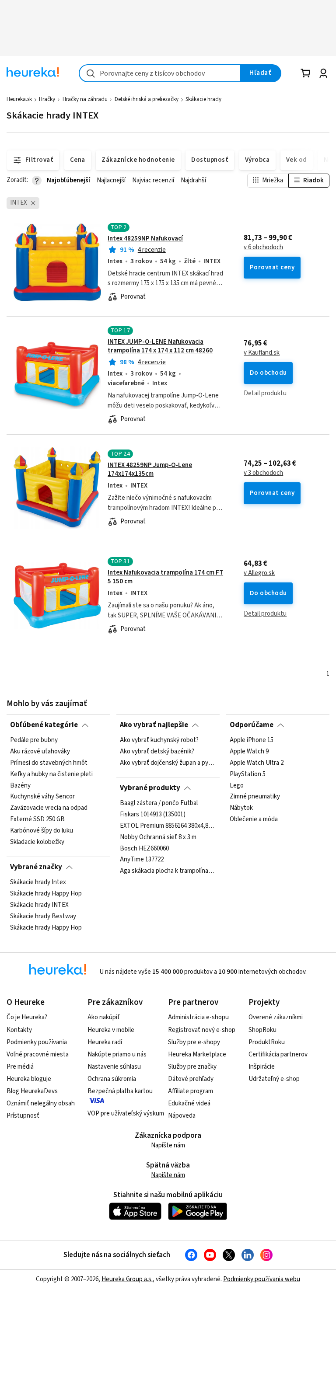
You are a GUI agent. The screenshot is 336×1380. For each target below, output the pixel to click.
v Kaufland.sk (262, 352)
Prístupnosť (23, 1115)
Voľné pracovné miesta (38, 1054)
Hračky (47, 99)
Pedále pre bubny (34, 740)
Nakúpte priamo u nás (117, 1054)
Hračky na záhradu (85, 99)
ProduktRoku (266, 1042)
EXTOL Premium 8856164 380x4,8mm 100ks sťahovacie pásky (168, 826)
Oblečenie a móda (254, 819)
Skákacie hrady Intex (38, 882)
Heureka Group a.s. (127, 1279)
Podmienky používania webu (261, 1279)
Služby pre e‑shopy (194, 1042)
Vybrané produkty (150, 788)
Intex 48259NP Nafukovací (145, 238)
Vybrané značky (36, 867)
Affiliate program (190, 1091)
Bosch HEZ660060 (144, 848)
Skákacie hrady (203, 99)
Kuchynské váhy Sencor (42, 797)
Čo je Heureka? (27, 1017)
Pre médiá (20, 1066)
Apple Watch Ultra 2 (257, 763)
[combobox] (160, 73)
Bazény (20, 785)
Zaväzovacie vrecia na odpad (49, 808)
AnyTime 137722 (142, 859)
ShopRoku (262, 1030)
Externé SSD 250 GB (37, 819)
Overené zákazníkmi (275, 1017)
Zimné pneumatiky (255, 797)
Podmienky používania (37, 1042)
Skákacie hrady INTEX (39, 905)
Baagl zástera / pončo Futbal (159, 803)
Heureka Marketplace (197, 1054)
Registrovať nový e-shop (201, 1030)
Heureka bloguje (29, 1079)
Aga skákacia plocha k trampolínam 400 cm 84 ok (168, 871)
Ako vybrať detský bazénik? (157, 751)
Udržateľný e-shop (274, 1079)
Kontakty (19, 1030)
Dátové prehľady (191, 1079)
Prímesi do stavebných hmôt (49, 763)
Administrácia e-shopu (198, 1017)
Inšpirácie (261, 1066)
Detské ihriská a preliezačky (146, 99)
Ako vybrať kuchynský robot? (159, 740)
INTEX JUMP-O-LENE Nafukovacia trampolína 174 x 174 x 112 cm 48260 (160, 346)
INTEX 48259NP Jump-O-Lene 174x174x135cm (150, 469)
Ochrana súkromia (112, 1079)
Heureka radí (105, 1042)
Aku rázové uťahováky (40, 751)
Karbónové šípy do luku (41, 830)
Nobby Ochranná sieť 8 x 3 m (158, 837)
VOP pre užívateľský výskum (126, 1113)
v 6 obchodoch (263, 247)
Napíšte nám (168, 1145)
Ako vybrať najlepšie (154, 725)
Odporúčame (251, 725)
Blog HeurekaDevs (32, 1091)
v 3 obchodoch (263, 473)
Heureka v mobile (111, 1030)
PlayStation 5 (248, 774)
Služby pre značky (192, 1066)
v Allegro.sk (259, 573)
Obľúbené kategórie (44, 725)
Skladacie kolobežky (37, 842)
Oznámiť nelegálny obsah (41, 1103)
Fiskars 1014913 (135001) (153, 814)
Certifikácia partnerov (278, 1054)
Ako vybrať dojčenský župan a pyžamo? (168, 763)
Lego (237, 785)
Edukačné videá (189, 1103)
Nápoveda (182, 1115)
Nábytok (241, 808)
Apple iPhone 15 (251, 740)
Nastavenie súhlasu (114, 1066)
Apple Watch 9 (249, 751)
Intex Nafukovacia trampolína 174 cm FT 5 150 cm (165, 577)
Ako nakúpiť (104, 1017)
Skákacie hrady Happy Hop (46, 893)
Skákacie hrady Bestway (43, 916)
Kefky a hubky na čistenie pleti (51, 774)
